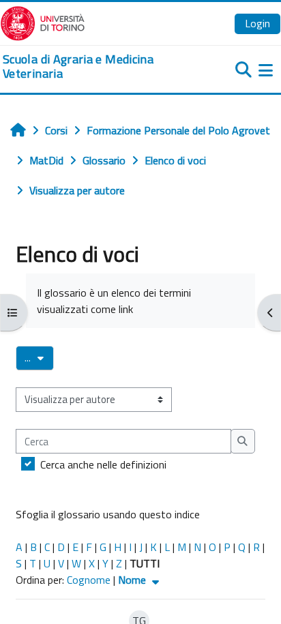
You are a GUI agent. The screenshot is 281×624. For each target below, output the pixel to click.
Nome (133, 579)
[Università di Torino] (42, 22)
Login (257, 23)
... (39, 357)
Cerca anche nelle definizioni (103, 464)
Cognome (88, 579)
